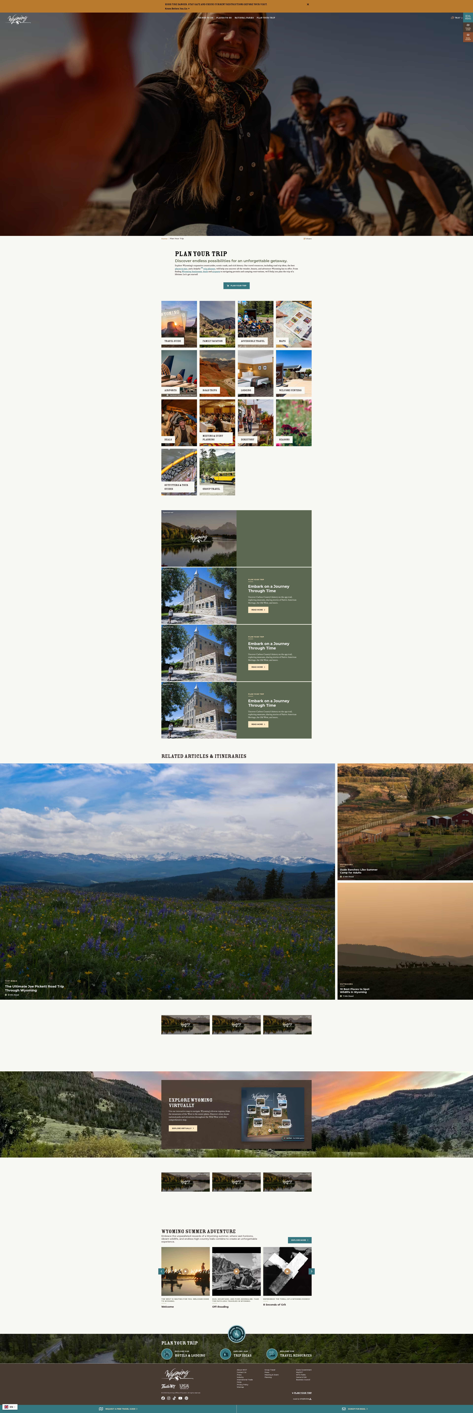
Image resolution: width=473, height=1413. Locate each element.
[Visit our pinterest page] (186, 1398)
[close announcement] (307, 4)
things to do (205, 18)
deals (205, 271)
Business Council (303, 1380)
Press (239, 1375)
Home (165, 238)
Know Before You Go (176, 8)
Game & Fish (301, 1377)
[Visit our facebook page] (163, 1398)
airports (216, 271)
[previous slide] (161, 1271)
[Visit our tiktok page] (174, 1398)
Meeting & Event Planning (272, 1376)
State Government (304, 1370)
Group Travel (270, 1370)
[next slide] (312, 1271)
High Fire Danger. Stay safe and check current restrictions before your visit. (216, 4)
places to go (224, 18)
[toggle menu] (468, 17)
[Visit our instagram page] (168, 1398)
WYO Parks (301, 1375)
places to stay (181, 268)
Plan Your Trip (266, 18)
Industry (240, 1377)
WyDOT (299, 1372)
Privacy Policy (242, 1385)
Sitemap (240, 1387)
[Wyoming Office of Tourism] (18, 20)
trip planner (209, 268)
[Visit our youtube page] (180, 1398)
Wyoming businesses (192, 271)
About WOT (242, 1370)
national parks (244, 18)
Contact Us (241, 1372)
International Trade (245, 1380)
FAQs (239, 1382)
